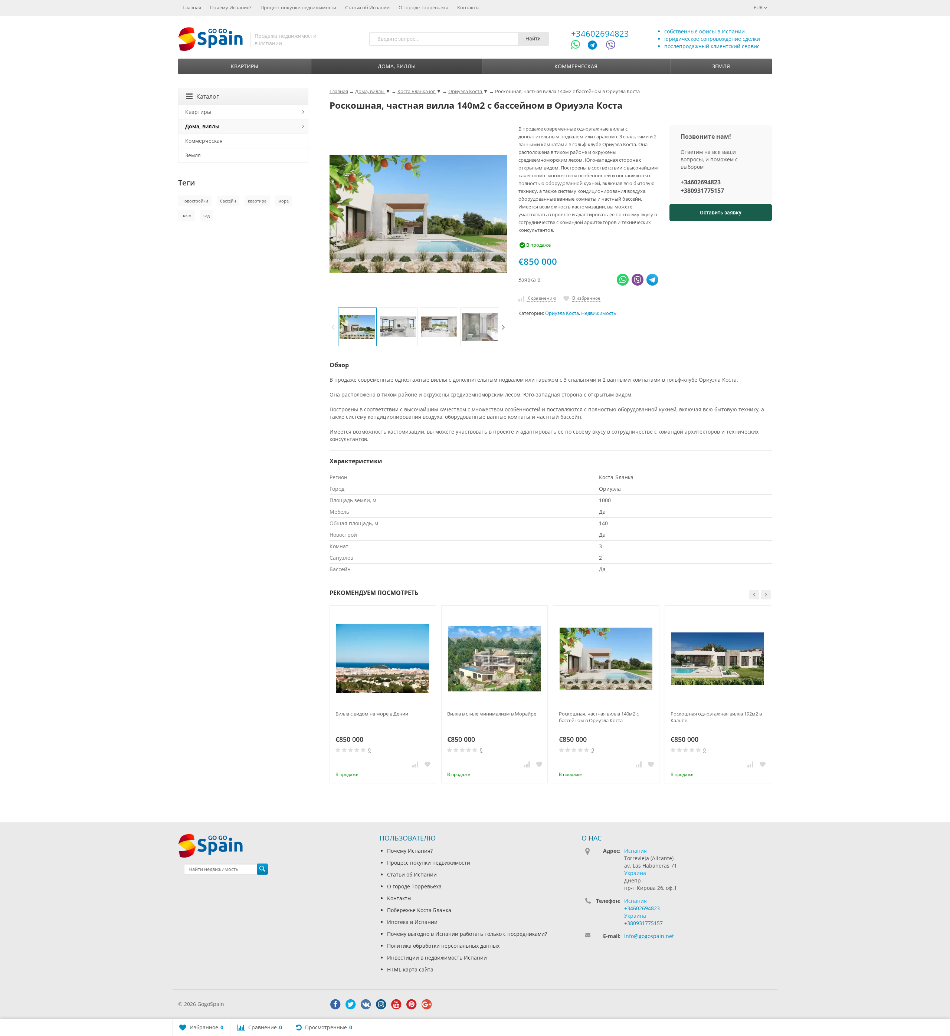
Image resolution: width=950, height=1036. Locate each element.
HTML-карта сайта (410, 969)
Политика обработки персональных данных (443, 945)
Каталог (207, 96)
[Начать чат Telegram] (595, 46)
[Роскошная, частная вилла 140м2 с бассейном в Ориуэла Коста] (606, 658)
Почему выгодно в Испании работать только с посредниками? (467, 933)
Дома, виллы (397, 66)
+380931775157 (702, 191)
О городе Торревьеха (423, 7)
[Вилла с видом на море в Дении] (382, 658)
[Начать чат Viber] (610, 46)
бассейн (228, 201)
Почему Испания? (231, 7)
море (283, 201)
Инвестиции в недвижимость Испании (437, 957)
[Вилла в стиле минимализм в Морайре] (494, 658)
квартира (257, 201)
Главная (192, 7)
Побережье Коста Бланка (419, 910)
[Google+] (427, 1004)
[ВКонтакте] (366, 1004)
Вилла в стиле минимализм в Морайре (491, 713)
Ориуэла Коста (562, 313)
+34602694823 (600, 33)
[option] (357, 326)
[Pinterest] (411, 1004)
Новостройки (194, 201)
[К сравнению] (415, 764)
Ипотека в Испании (412, 921)
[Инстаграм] (381, 1004)
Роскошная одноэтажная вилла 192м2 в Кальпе (716, 717)
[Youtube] (396, 1004)
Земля (721, 66)
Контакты (468, 7)
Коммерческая (575, 66)
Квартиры (244, 66)
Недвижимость (598, 313)
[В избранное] (427, 764)
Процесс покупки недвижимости (298, 7)
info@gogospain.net (649, 936)
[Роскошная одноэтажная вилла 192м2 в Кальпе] (718, 658)
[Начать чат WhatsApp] (578, 46)
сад (206, 215)
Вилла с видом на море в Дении (371, 713)
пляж (186, 215)
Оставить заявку (720, 213)
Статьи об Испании (367, 7)
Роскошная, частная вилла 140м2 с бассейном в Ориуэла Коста (599, 717)
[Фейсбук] (335, 1004)
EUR (759, 7)
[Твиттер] (351, 1004)
